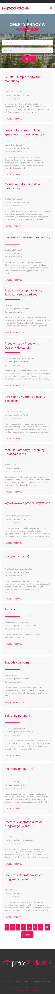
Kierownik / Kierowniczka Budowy (27, 237)
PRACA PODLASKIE (14, 982)
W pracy (42, 987)
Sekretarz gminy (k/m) (19, 768)
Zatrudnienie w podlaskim (28, 990)
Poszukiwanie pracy (28, 987)
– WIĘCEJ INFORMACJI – (14, 119)
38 (47, 927)
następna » (27, 935)
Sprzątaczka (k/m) (17, 556)
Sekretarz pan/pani (17, 715)
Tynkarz (10, 609)
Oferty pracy (14, 987)
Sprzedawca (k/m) (17, 662)
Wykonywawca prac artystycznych (27, 503)
